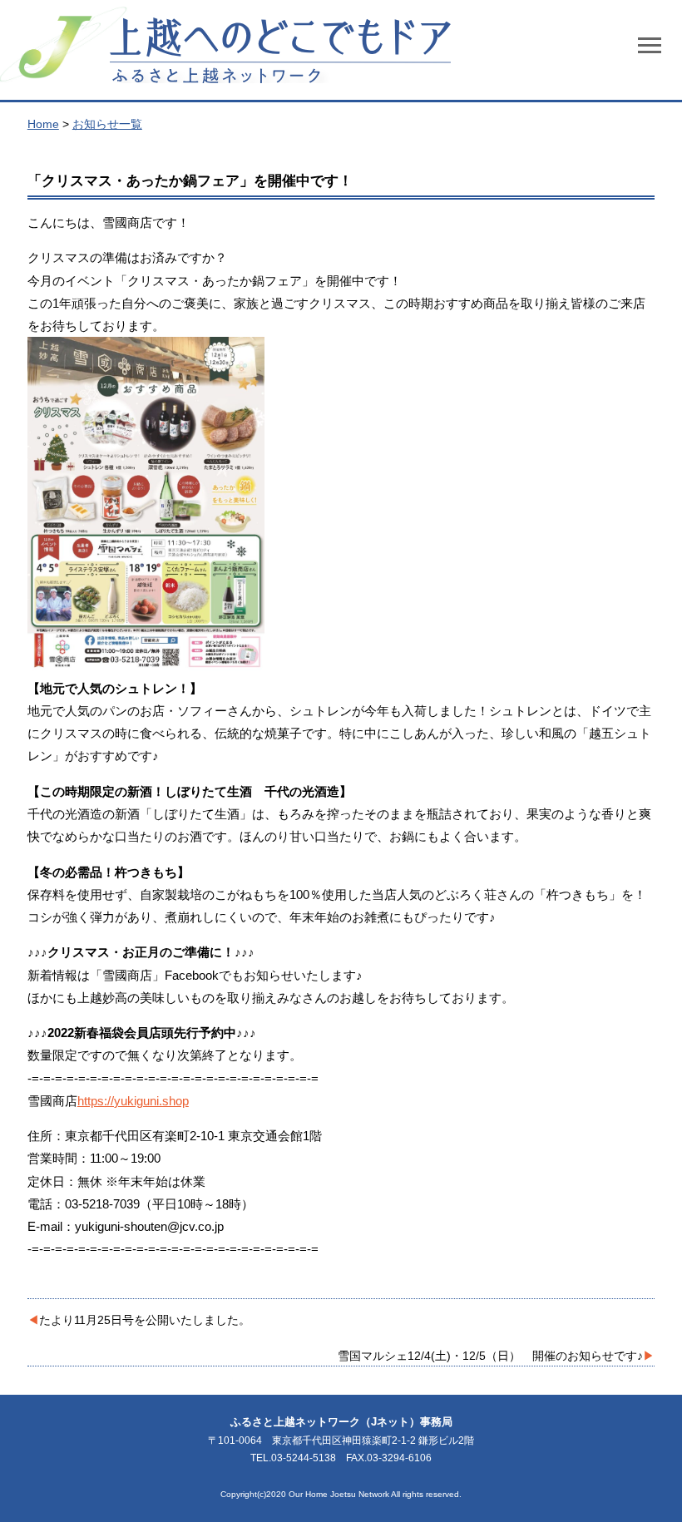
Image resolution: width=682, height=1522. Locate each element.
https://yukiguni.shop (133, 1101)
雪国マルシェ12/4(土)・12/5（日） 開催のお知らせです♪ (490, 1355)
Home (43, 124)
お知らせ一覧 (107, 124)
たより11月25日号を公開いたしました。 (144, 1320)
